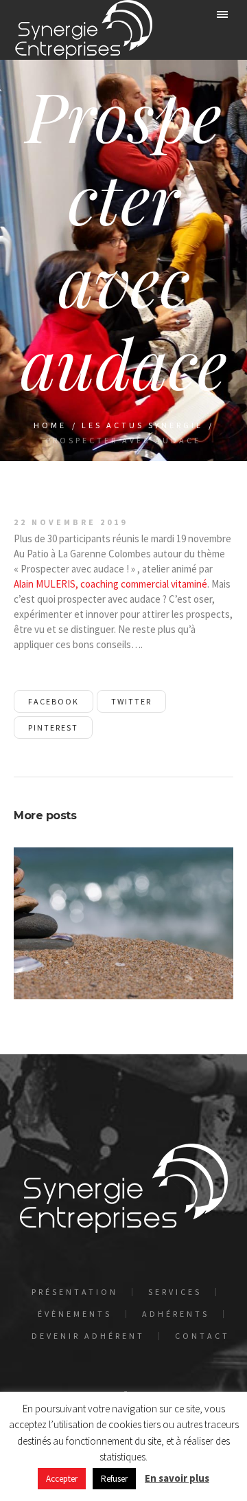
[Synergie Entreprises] (83, 30)
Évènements (75, 1314)
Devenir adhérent (88, 1336)
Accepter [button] (62, 1479)
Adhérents (175, 1314)
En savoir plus (177, 1478)
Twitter (131, 701)
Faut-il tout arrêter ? (122, 930)
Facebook (53, 701)
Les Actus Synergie (142, 425)
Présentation (75, 1292)
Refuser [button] (114, 1479)
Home (50, 425)
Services (175, 1292)
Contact (202, 1336)
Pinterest (53, 727)
